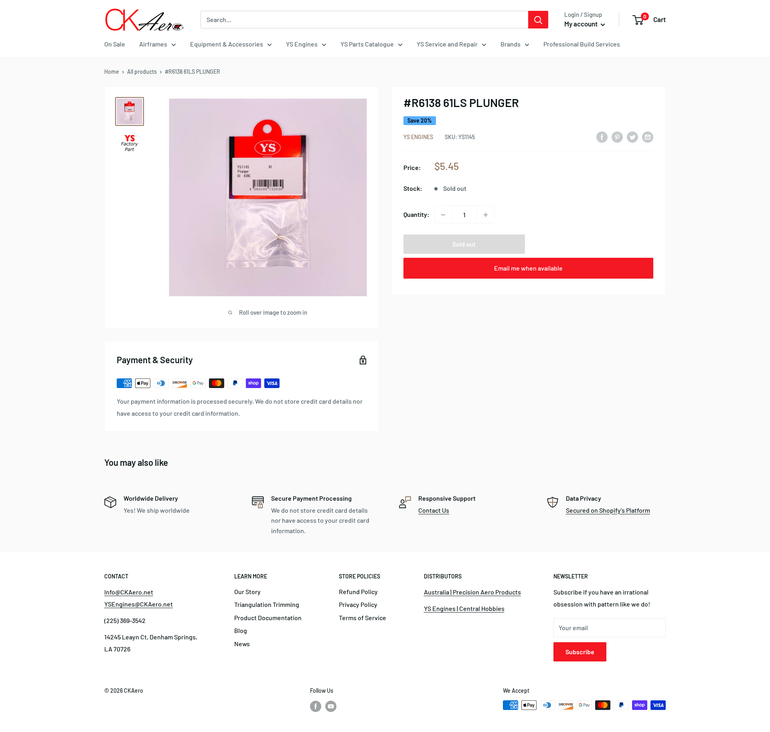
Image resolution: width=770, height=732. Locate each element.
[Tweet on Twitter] (632, 136)
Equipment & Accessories (226, 44)
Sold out (464, 244)
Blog (240, 630)
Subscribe (579, 651)
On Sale (114, 44)
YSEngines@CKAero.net (138, 604)
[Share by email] (647, 136)
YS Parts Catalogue (367, 44)
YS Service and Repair (447, 44)
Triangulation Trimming (266, 604)
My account (581, 24)
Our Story (247, 591)
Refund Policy (358, 591)
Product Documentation (268, 617)
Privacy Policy (358, 604)
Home (111, 71)
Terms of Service (362, 617)
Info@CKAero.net (128, 592)
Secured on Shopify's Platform (608, 510)
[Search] (538, 19)
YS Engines (302, 44)
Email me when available (528, 268)
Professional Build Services (581, 44)
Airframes (153, 44)
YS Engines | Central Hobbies (464, 608)
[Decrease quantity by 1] (443, 214)
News (242, 643)
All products (142, 71)
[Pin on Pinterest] (617, 136)
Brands (510, 44)
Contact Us (433, 510)
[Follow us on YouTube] (330, 706)
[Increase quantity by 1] (485, 214)
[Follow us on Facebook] (315, 706)
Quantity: (416, 214)
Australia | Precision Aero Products (472, 592)
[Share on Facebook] (602, 136)
